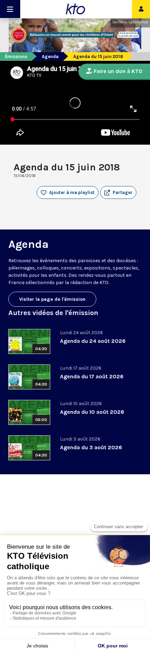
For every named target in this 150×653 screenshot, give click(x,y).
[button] (118, 192)
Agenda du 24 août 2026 (93, 341)
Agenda (50, 56)
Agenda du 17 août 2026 (91, 376)
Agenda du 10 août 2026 (92, 412)
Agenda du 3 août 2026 (91, 447)
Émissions (16, 56)
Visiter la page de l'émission (52, 299)
